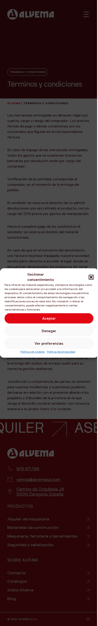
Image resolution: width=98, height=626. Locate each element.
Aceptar (49, 318)
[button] (91, 277)
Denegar (49, 331)
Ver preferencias (49, 343)
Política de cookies (33, 351)
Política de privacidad (61, 351)
